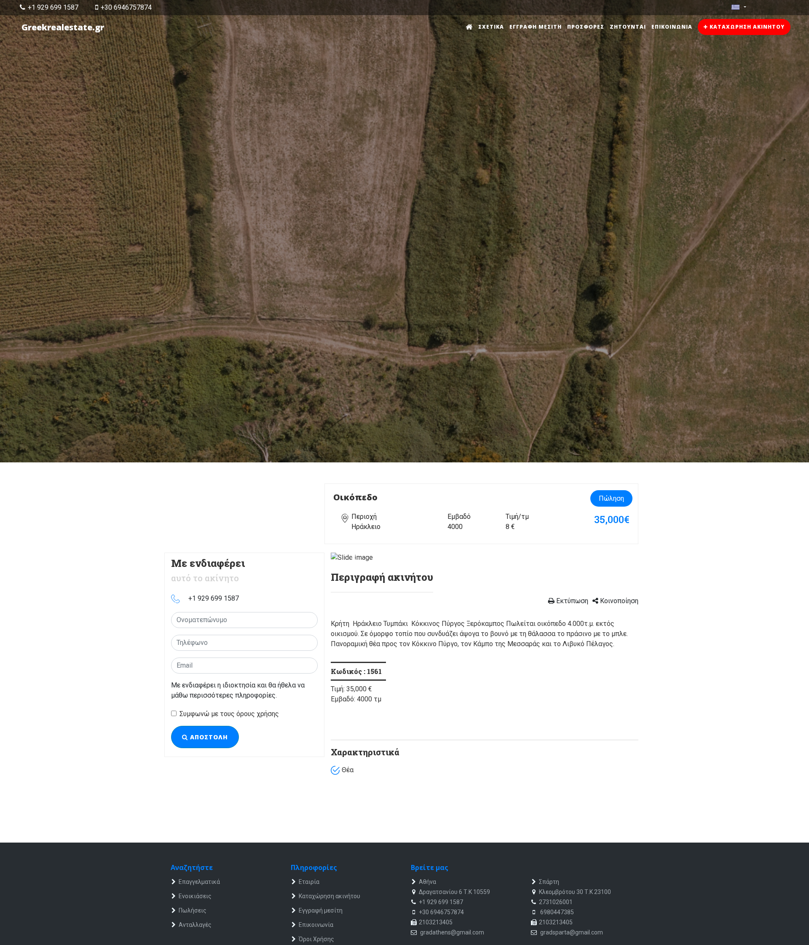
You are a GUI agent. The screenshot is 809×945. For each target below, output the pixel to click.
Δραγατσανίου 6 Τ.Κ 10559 (454, 892)
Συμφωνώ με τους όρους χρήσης (229, 714)
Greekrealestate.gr (62, 27)
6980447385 (556, 912)
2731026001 (556, 902)
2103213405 (436, 922)
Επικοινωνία (671, 26)
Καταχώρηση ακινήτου (746, 26)
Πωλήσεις (192, 910)
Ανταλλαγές (195, 924)
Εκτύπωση (571, 601)
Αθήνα (427, 881)
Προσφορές (585, 26)
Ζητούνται (628, 26)
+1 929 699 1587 (53, 7)
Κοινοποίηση (618, 601)
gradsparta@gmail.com (571, 932)
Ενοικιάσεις (195, 896)
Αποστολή (208, 737)
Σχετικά (491, 26)
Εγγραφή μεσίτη (535, 26)
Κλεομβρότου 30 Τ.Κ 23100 (575, 892)
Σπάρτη (549, 881)
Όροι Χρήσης (316, 939)
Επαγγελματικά (199, 881)
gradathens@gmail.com (451, 932)
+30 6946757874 (126, 7)
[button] (354, 558)
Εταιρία (309, 881)
